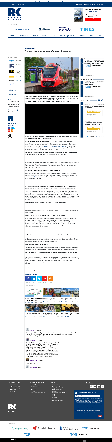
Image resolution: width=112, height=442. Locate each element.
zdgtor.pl (63, 1)
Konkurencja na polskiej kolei (59, 392)
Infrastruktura (23, 36)
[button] (99, 103)
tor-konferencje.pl (55, 1)
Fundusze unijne (56, 396)
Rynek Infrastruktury (15, 386)
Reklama (33, 389)
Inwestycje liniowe (56, 386)
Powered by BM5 (24, 439)
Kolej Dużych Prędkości (57, 388)
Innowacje (82, 36)
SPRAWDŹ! (93, 12)
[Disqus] (52, 347)
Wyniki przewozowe (57, 389)
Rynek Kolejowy (14, 384)
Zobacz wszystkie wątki (57, 400)
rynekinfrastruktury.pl (24, 1)
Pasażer (35, 36)
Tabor (53, 36)
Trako (53, 394)
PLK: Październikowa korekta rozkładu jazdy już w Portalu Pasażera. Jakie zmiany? (69, 299)
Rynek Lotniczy (14, 389)
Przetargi (54, 397)
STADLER (54, 391)
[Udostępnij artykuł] (12, 128)
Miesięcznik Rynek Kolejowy (38, 392)
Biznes (12, 36)
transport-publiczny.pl (36, 1)
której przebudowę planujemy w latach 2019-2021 (56, 146)
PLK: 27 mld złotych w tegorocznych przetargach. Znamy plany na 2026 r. (51, 299)
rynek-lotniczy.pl (46, 1)
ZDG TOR (33, 384)
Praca (100, 36)
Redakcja (33, 388)
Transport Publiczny (15, 388)
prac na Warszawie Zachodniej (37, 176)
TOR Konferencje (35, 386)
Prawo (44, 36)
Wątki (91, 36)
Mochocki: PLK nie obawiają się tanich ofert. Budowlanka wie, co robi (51, 314)
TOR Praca (12, 391)
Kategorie (20, 4)
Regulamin (33, 391)
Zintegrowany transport (66, 36)
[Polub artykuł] (9, 128)
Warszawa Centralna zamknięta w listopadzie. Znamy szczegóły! (34, 300)
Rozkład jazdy (55, 384)
